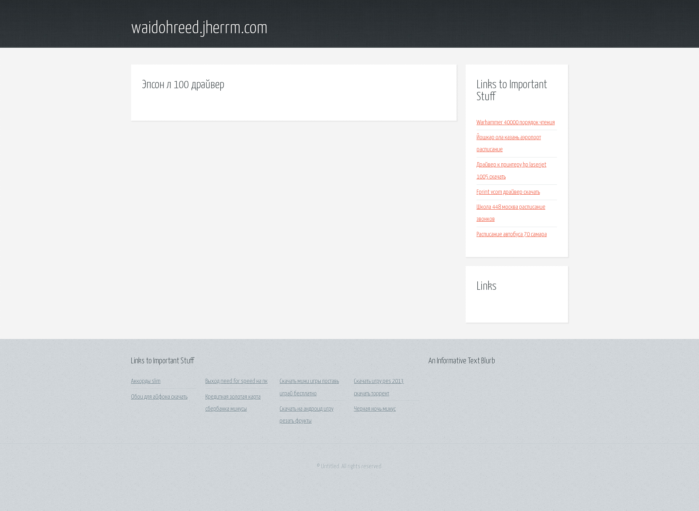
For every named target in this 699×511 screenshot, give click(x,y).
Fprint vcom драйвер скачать (508, 192)
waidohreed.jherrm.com (199, 28)
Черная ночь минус (375, 409)
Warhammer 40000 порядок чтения (516, 123)
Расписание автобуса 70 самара (512, 234)
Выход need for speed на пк (236, 381)
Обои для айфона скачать (159, 397)
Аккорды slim (146, 381)
